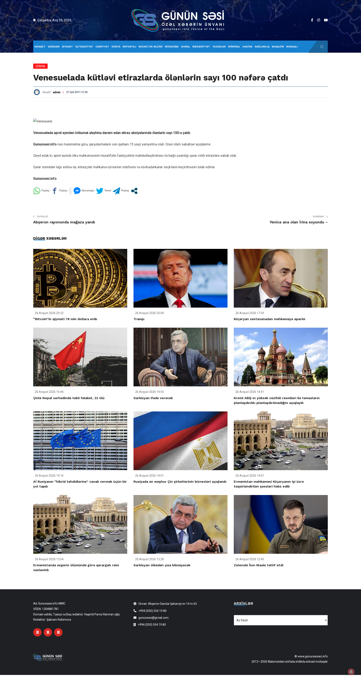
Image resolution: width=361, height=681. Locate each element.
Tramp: (139, 319)
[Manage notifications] (351, 671)
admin (56, 92)
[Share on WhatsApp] (41, 191)
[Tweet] (103, 191)
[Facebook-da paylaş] (59, 191)
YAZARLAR (219, 46)
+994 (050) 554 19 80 (153, 610)
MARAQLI (292, 46)
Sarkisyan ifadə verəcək (153, 398)
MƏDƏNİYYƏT (201, 46)
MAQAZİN (278, 46)
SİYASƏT (67, 46)
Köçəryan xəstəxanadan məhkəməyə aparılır (270, 319)
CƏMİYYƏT (102, 46)
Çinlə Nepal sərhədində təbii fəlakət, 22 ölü (68, 398)
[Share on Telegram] (121, 191)
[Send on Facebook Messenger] (83, 191)
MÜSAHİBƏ (172, 46)
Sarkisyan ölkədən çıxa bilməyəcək (161, 565)
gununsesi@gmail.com (154, 617)
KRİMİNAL (234, 46)
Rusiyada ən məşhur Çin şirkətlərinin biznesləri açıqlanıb (179, 482)
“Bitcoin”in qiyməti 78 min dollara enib (65, 319)
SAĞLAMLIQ (262, 46)
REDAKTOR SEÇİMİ (151, 46)
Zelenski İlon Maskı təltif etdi (258, 565)
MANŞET (40, 46)
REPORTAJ (129, 46)
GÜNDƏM (54, 46)
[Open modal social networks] (134, 191)
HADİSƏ (247, 46)
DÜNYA (116, 46)
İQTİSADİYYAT (84, 46)
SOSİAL (185, 46)
